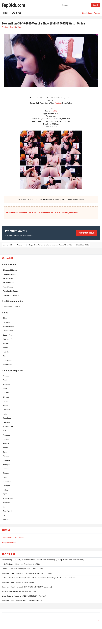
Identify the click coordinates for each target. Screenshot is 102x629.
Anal (4, 380)
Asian (5, 389)
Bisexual (6, 503)
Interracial (7, 481)
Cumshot (6, 469)
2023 (70, 245)
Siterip (5, 356)
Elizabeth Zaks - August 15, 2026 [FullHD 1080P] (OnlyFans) (24, 596)
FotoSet (6, 352)
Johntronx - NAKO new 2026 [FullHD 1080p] (18, 582)
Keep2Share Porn (9, 542)
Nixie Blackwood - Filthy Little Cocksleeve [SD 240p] (21, 564)
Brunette (6, 460)
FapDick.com (13, 5)
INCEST (6, 515)
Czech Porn (7, 335)
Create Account (94, 13)
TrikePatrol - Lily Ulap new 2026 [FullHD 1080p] (19, 591)
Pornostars (7, 365)
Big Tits (6, 393)
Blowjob (6, 397)
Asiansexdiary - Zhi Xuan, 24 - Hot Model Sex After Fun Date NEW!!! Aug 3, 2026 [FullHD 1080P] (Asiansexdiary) (43, 560)
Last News (16, 12)
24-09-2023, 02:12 (82, 245)
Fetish (5, 405)
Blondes (6, 456)
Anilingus (6, 384)
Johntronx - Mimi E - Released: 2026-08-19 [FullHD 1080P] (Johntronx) (27, 573)
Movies (6, 343)
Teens (5, 448)
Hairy (5, 414)
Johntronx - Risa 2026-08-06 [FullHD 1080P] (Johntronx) (22, 600)
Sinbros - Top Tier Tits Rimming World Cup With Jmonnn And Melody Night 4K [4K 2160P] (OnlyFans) (39, 578)
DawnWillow (38, 245)
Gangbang (7, 418)
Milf (4, 431)
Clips (19, 27)
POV (5, 494)
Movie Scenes (8, 326)
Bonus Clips (7, 360)
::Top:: (97, 620)
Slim (11, 245)
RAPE (5, 520)
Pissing (6, 439)
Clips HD (13, 27)
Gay (4, 507)
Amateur (5, 27)
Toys (5, 452)
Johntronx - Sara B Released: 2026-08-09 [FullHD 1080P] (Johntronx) (27, 587)
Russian (6, 443)
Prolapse (6, 486)
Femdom (6, 410)
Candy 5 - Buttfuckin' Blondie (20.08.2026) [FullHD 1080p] (23, 569)
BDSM (5, 401)
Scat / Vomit (7, 511)
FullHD (54, 111)
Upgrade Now (86, 233)
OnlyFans (47, 245)
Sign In (85, 13)
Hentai (5, 348)
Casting (6, 477)
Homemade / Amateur (11, 307)
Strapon (6, 473)
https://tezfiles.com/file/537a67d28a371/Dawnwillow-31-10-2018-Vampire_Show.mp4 (42, 213)
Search (95, 5)
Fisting (5, 490)
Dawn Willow (63, 245)
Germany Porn (9, 339)
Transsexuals (8, 498)
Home (5, 12)
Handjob (6, 465)
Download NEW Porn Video (13, 537)
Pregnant (6, 435)
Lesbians (6, 422)
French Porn (8, 331)
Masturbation (8, 427)
